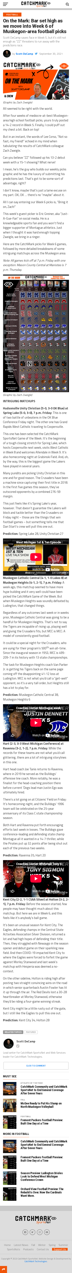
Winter (42, 1245)
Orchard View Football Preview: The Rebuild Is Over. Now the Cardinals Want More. (42, 1192)
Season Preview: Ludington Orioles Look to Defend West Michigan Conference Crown (42, 1176)
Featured (31, 1032)
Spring (52, 1245)
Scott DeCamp (24, 54)
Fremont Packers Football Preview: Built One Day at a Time (42, 1121)
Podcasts (28, 1249)
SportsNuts (13, 1249)
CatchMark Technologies (35, 1261)
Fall (23, 1099)
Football (26, 1116)
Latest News (21, 1245)
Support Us (60, 1249)
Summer (63, 1245)
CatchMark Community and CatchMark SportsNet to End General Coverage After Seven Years (44, 1090)
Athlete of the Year (32, 1083)
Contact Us (43, 1249)
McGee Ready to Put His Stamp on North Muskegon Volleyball (41, 1105)
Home (7, 1245)
